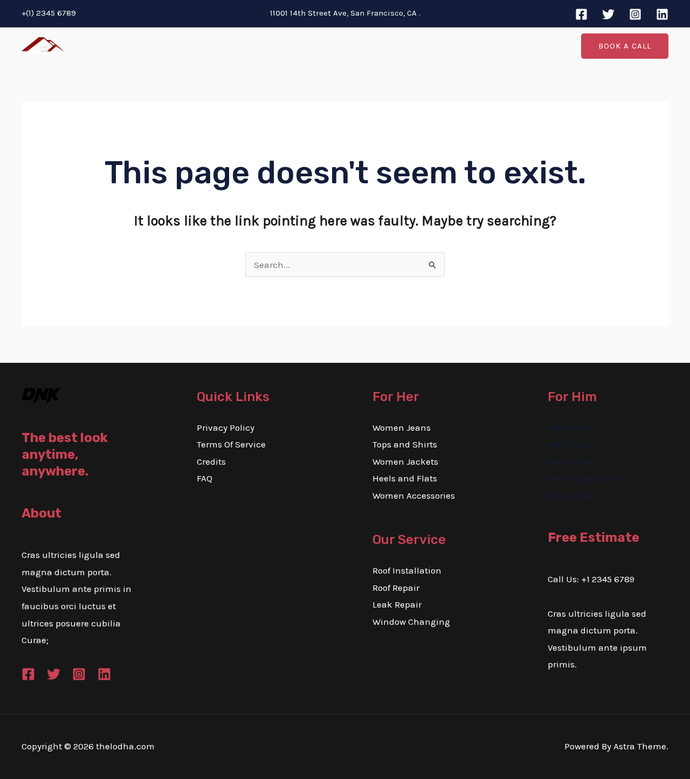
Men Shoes (571, 461)
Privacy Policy (225, 427)
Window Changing (411, 621)
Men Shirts (571, 444)
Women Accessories (413, 495)
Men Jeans (570, 427)
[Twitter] (608, 14)
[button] (624, 46)
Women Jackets (405, 461)
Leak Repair (397, 604)
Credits (211, 461)
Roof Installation (406, 570)
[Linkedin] (662, 14)
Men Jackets (574, 495)
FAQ (204, 478)
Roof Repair (395, 587)
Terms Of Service (231, 444)
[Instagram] (635, 14)
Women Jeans (401, 427)
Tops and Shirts (404, 444)
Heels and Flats (404, 478)
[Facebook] (581, 14)
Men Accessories (582, 478)
